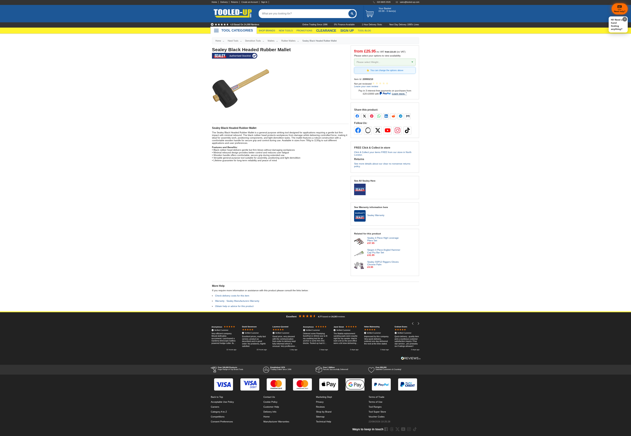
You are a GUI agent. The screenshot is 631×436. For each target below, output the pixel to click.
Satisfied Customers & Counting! (388, 368)
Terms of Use (375, 402)
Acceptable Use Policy (222, 402)
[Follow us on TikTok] (407, 130)
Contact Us (269, 397)
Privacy (320, 402)
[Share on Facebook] (357, 116)
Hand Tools (233, 41)
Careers (215, 406)
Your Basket (385, 8)
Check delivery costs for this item (232, 295)
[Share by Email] (408, 116)
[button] (412, 323)
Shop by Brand (323, 411)
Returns (234, 2)
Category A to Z (219, 411)
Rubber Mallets (288, 41)
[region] (315, 338)
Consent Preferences (222, 421)
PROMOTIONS (304, 30)
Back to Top (217, 397)
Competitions (217, 416)
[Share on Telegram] (400, 116)
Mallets (271, 41)
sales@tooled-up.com (409, 2)
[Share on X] (364, 116)
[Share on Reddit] (393, 116)
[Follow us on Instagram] (397, 130)
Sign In (264, 2)
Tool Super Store (377, 411)
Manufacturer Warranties (276, 421)
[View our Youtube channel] (403, 429)
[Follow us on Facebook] (358, 130)
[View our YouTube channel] (388, 130)
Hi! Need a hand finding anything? (616, 24)
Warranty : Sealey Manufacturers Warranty (237, 301)
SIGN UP (347, 30)
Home (214, 2)
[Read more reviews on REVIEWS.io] (411, 358)
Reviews (320, 406)
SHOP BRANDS (267, 30)
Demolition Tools (253, 41)
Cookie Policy (270, 402)
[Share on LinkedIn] (386, 116)
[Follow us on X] (378, 130)
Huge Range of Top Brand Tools (230, 368)
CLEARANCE (326, 30)
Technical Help (323, 421)
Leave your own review (366, 86)
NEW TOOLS (286, 30)
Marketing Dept (324, 397)
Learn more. (398, 93)
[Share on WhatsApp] (379, 116)
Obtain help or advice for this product (234, 306)
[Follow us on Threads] (368, 130)
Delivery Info (269, 411)
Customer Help (271, 406)
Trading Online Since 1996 (280, 368)
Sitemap (320, 416)
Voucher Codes (377, 416)
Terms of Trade (376, 397)
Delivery (224, 2)
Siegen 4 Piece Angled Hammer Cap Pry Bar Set (383, 251)
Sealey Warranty (375, 215)
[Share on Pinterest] (371, 116)
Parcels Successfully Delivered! (335, 368)
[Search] (352, 13)
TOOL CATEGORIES (237, 30)
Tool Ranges (375, 406)
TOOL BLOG (364, 30)
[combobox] (303, 13)
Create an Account (249, 2)
